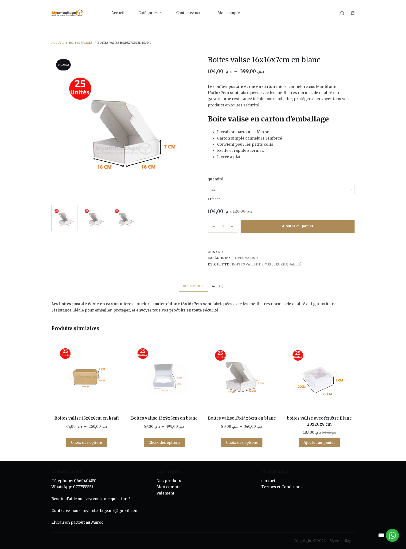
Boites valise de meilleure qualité (266, 264)
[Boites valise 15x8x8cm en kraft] (86, 374)
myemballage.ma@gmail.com (110, 510)
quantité (215, 179)
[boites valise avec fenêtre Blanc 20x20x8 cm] (319, 374)
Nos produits (168, 480)
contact (268, 480)
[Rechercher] (342, 13)
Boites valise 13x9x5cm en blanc (164, 418)
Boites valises (245, 258)
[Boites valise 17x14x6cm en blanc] (242, 374)
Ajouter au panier (297, 226)
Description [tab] (193, 286)
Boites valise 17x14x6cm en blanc (242, 418)
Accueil (117, 13)
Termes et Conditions (282, 486)
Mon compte (229, 13)
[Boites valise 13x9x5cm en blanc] (164, 374)
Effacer (214, 199)
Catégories (148, 13)
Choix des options (87, 442)
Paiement (165, 493)
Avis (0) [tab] (217, 286)
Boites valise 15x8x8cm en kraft (87, 418)
